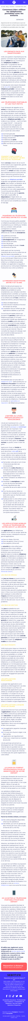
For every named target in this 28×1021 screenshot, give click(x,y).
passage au (18, 427)
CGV (16, 1017)
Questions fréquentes (14, 1005)
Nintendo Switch (6, 571)
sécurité (7, 87)
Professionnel (21, 1000)
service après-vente (18, 951)
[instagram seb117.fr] (10, 996)
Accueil (3, 6)
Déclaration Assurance (9, 1000)
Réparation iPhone (10, 1012)
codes (14, 451)
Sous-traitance (9, 1001)
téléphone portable (8, 256)
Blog (7, 6)
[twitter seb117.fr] (17, 996)
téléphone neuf (6, 381)
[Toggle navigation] (24, 2)
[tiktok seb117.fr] (13, 996)
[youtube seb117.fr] (20, 996)
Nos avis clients (17, 1003)
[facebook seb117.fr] (7, 996)
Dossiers (12, 6)
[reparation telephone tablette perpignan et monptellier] (14, 2)
